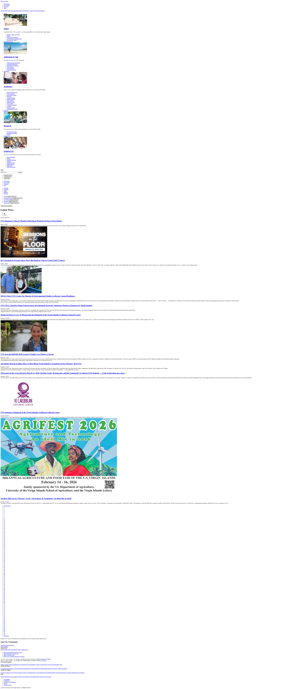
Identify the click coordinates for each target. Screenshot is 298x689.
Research (6, 110)
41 (4, 563)
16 (4, 528)
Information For (7, 176)
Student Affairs (10, 164)
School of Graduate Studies (68, 672)
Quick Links (7, 178)
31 (4, 549)
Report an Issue (7, 685)
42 (4, 564)
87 (4, 627)
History (8, 36)
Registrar (9, 96)
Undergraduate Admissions (13, 63)
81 (4, 619)
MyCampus (6, 4)
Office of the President (12, 37)
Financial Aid (10, 67)
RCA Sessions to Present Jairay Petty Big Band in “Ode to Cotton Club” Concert (33, 260)
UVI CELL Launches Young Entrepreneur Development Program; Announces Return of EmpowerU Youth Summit (46, 305)
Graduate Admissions (12, 64)
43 (4, 566)
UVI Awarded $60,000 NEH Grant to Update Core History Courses (27, 354)
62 (4, 592)
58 (4, 587)
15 (4, 527)
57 (4, 585)
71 (4, 605)
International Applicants (12, 65)
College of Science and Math (25, 672)
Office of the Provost (12, 92)
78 (4, 615)
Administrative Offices (18, 664)
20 (4, 534)
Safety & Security (11, 167)
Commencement (5, 668)
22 (4, 536)
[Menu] (2, 170)
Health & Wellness (11, 160)
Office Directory (40, 676)
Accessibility (7, 679)
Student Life (7, 136)
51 (4, 577)
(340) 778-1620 (42, 660)
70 (4, 603)
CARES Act (7, 680)
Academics (6, 71)
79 (4, 616)
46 (4, 570)
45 (4, 569)
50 (4, 575)
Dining (8, 158)
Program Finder (23, 676)
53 (4, 580)
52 (4, 578)
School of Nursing (79, 672)
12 (4, 522)
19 (4, 532)
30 (4, 548)
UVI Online (7, 5)
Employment (4, 676)
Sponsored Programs (12, 133)
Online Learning (11, 107)
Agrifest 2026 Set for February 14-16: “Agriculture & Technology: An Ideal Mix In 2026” (36, 499)
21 (4, 535)
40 (4, 562)
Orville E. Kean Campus (49, 664)
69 (4, 602)
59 (4, 588)
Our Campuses (10, 68)
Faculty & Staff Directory (13, 676)
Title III (8, 134)
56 (4, 584)
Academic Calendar (12, 105)
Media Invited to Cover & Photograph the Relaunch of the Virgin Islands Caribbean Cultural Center (41, 315)
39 (4, 560)
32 (4, 550)
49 (4, 574)
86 (4, 626)
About (5, 13)
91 (4, 633)
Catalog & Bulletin (23, 668)
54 (4, 581)
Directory (6, 6)
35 (4, 555)
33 (4, 552)
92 (4, 634)
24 (4, 539)
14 (4, 525)
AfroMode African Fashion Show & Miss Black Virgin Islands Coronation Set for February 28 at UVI (41, 364)
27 (4, 543)
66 (4, 598)
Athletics (9, 161)
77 (4, 613)
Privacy (5, 683)
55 (4, 582)
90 (4, 631)
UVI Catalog (10, 103)
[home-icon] (4, 213)
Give (5, 8)
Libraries (9, 106)
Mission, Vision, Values (37, 664)
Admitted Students (11, 70)
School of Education (57, 672)
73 (4, 608)
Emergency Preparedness (10, 682)
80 (4, 617)
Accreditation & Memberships (14, 38)
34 (4, 553)
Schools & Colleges (12, 95)
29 (4, 546)
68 (4, 601)
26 (4, 542)
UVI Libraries (47, 676)
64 (4, 595)
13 (4, 524)
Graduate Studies (11, 98)
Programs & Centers (12, 40)
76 (4, 612)
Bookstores (9, 165)
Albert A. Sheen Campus (7, 664)
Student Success (11, 102)
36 (4, 556)
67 (4, 599)
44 (4, 567)
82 (4, 620)
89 (4, 630)
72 (4, 606)
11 (4, 521)
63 (4, 594)
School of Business (47, 672)
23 (4, 538)
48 (4, 573)
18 (4, 531)
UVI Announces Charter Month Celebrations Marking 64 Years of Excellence (31, 221)
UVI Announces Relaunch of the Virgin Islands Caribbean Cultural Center (30, 412)
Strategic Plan (58, 664)
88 (4, 629)
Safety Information (31, 676)
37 (4, 557)
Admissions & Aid (8, 41)
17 (4, 529)
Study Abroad (10, 100)
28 (4, 545)
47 (4, 571)
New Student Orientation (61, 668)
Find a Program (10, 93)
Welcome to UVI (8, 175)
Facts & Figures (28, 664)
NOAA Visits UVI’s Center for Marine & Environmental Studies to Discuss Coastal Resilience (38, 296)
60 (4, 589)
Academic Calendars (14, 668)
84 (4, 623)
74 (4, 609)
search (2, 172)
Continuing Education (12, 109)
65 (4, 596)
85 (4, 624)
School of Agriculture (37, 672)
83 (4, 622)
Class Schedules (32, 668)
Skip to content (4, 1)
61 (4, 591)
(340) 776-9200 (47, 659)
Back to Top (4, 648)
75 (4, 610)
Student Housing (11, 157)
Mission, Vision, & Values (13, 34)
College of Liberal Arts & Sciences (9, 672)
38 (4, 559)
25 (4, 541)
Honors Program (11, 99)
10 (4, 520)
